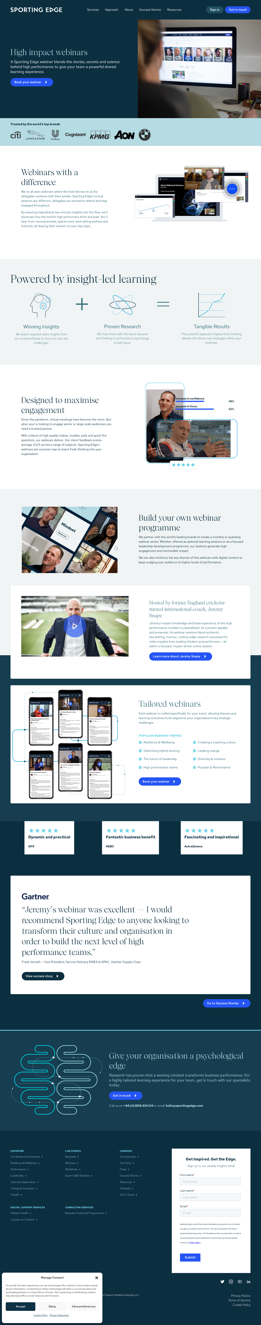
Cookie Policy (41, 1315)
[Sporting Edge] (44, 10)
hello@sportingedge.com (184, 1106)
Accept (20, 1306)
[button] (97, 1278)
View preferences (84, 1306)
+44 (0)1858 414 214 (138, 1106)
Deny (52, 1306)
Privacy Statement (59, 1315)
